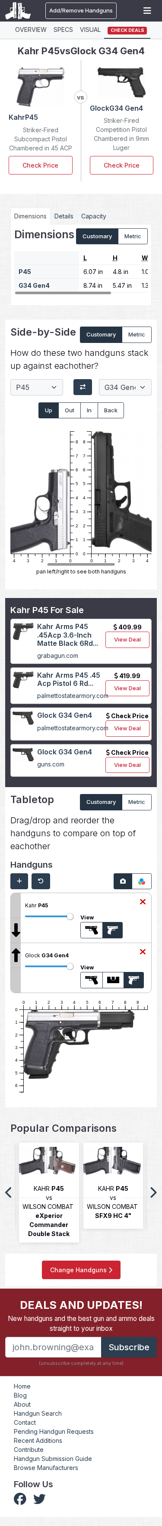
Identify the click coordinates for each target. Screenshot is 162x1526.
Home (22, 1386)
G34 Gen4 (34, 285)
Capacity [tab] (93, 216)
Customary (97, 236)
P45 (25, 271)
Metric (132, 236)
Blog (20, 1395)
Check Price (40, 165)
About (22, 1404)
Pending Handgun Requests (54, 1431)
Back (111, 410)
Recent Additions (38, 1440)
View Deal (127, 639)
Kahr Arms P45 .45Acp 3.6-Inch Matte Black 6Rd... (67, 634)
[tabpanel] (81, 262)
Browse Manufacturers (46, 1467)
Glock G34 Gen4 (64, 715)
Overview (31, 29)
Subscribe (128, 1347)
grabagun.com (57, 655)
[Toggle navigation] (147, 10)
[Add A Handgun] (19, 881)
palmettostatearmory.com (72, 695)
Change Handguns (79, 1270)
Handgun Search (38, 1413)
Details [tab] (63, 216)
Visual (90, 29)
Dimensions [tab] (30, 216)
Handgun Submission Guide (53, 1458)
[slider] (70, 916)
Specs (63, 29)
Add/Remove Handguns (81, 10)
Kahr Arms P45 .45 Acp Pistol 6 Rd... (68, 679)
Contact (25, 1422)
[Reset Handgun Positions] (41, 881)
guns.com (50, 764)
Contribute (29, 1449)
